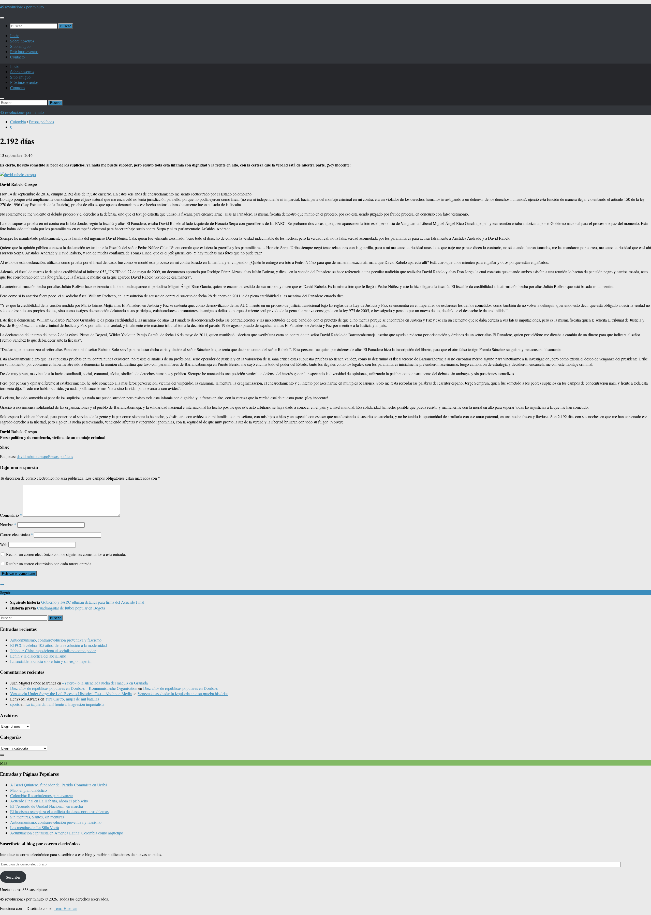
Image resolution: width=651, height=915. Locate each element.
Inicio (14, 35)
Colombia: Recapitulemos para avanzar (41, 795)
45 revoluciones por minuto (22, 6)
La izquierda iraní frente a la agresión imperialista (64, 704)
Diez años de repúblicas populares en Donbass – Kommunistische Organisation (73, 688)
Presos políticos (41, 121)
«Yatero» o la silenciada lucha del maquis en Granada (105, 682)
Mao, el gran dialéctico (28, 790)
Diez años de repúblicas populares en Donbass (180, 688)
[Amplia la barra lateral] (2, 584)
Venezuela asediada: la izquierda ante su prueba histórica (183, 693)
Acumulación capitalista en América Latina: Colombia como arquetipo (66, 832)
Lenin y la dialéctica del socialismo (38, 656)
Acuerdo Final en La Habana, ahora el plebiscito (49, 800)
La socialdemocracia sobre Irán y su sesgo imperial (51, 661)
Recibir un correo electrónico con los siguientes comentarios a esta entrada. (66, 554)
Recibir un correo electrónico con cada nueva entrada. (49, 563)
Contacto (17, 56)
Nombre (8, 524)
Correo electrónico (16, 534)
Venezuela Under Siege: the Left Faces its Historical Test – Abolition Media (71, 693)
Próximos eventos (24, 51)
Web (3, 544)
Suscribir (13, 877)
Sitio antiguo (20, 46)
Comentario (11, 515)
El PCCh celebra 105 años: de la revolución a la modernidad (58, 645)
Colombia (18, 121)
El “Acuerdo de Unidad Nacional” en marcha (46, 806)
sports (15, 704)
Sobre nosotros (22, 40)
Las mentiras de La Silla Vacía (34, 827)
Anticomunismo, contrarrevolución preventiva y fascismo (55, 640)
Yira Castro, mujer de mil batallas (72, 699)
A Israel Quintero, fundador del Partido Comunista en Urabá (58, 784)
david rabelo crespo (32, 456)
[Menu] (2, 18)
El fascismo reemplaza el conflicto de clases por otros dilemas (59, 811)
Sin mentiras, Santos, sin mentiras (37, 816)
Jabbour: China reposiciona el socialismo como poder (53, 650)
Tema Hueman (65, 908)
